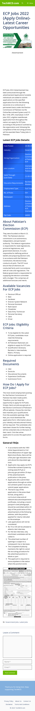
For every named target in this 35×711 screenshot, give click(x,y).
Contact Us (27, 701)
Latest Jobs (23, 622)
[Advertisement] (17, 71)
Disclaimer (9, 704)
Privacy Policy (8, 701)
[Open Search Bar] (22, 3)
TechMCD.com (10, 3)
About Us (18, 701)
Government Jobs (12, 622)
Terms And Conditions (22, 704)
